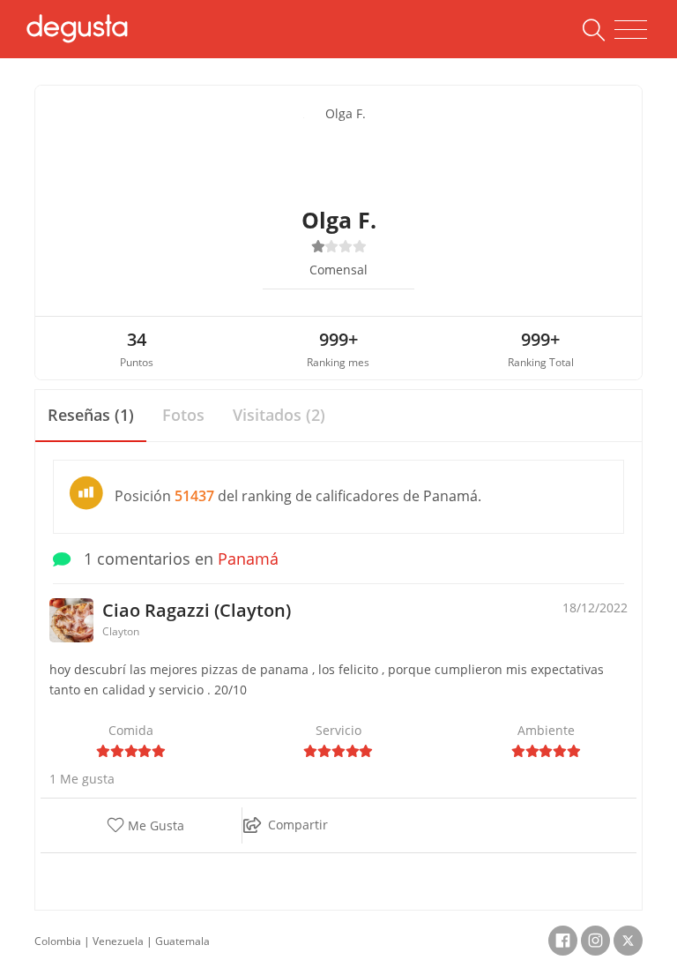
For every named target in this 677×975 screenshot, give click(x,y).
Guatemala (182, 941)
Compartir (298, 824)
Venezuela (118, 941)
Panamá (248, 558)
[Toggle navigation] (631, 30)
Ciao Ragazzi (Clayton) (196, 610)
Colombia (57, 941)
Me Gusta (154, 826)
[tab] (90, 416)
